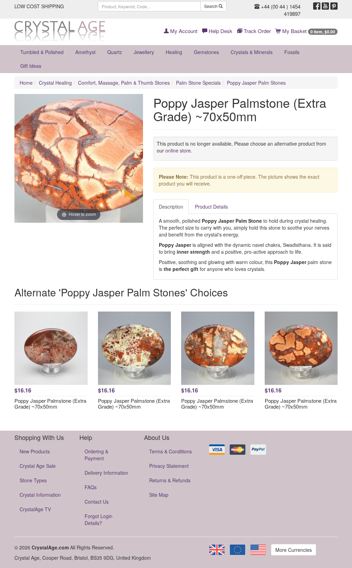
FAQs (91, 487)
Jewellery (144, 52)
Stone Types (33, 480)
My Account (183, 30)
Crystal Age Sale (38, 465)
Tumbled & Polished (42, 52)
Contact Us (97, 501)
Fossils (291, 52)
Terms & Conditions (170, 451)
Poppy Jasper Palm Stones (256, 82)
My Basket (308, 30)
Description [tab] (171, 206)
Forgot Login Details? (98, 519)
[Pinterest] (334, 6)
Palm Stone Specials (198, 82)
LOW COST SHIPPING (39, 6)
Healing (174, 52)
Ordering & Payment (96, 455)
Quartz (114, 52)
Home (26, 82)
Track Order (256, 30)
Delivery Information (106, 472)
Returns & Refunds (169, 480)
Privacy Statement (169, 465)
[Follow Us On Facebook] (316, 6)
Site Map (158, 494)
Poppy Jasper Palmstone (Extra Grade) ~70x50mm (50, 403)
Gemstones (206, 52)
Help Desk (219, 30)
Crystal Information (40, 494)
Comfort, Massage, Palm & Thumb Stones (124, 82)
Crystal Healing (55, 82)
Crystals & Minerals (252, 52)
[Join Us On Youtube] (325, 6)
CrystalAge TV (35, 509)
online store (178, 150)
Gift (30, 65)
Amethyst (85, 52)
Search (211, 6)
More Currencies (293, 549)
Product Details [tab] (211, 206)
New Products (35, 451)
